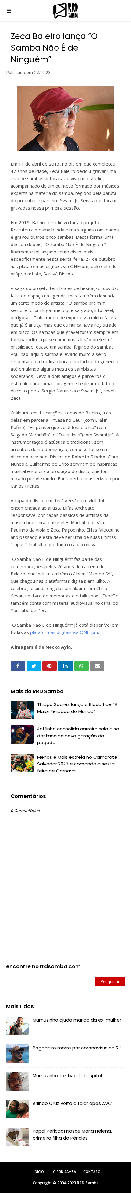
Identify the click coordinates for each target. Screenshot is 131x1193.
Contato (92, 1171)
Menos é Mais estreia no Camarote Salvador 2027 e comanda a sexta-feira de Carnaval (77, 764)
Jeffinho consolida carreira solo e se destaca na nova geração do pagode (78, 735)
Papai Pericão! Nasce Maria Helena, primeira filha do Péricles (72, 1134)
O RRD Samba (64, 1171)
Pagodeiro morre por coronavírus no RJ (77, 1047)
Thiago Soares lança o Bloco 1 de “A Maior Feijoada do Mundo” (77, 708)
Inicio (39, 1171)
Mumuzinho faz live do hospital (67, 1075)
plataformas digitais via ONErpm (64, 632)
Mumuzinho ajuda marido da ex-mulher (77, 1020)
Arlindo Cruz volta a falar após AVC (72, 1103)
